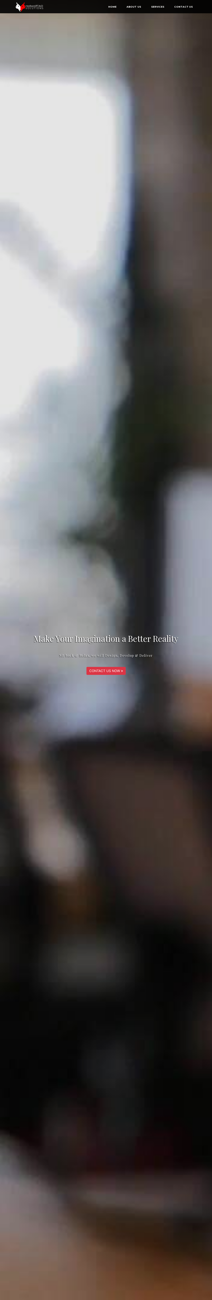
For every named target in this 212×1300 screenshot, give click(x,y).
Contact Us (183, 6)
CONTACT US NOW (105, 671)
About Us (134, 6)
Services (157, 6)
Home (112, 6)
